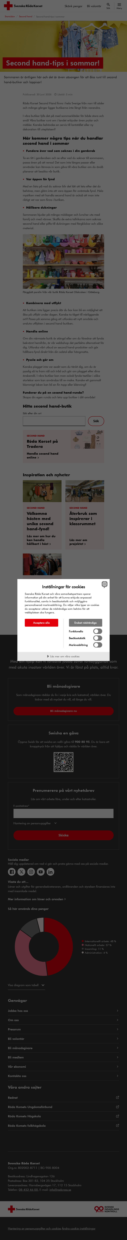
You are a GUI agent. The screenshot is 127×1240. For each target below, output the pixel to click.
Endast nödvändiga (85, 622)
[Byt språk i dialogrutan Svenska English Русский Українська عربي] (104, 584)
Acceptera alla (41, 622)
